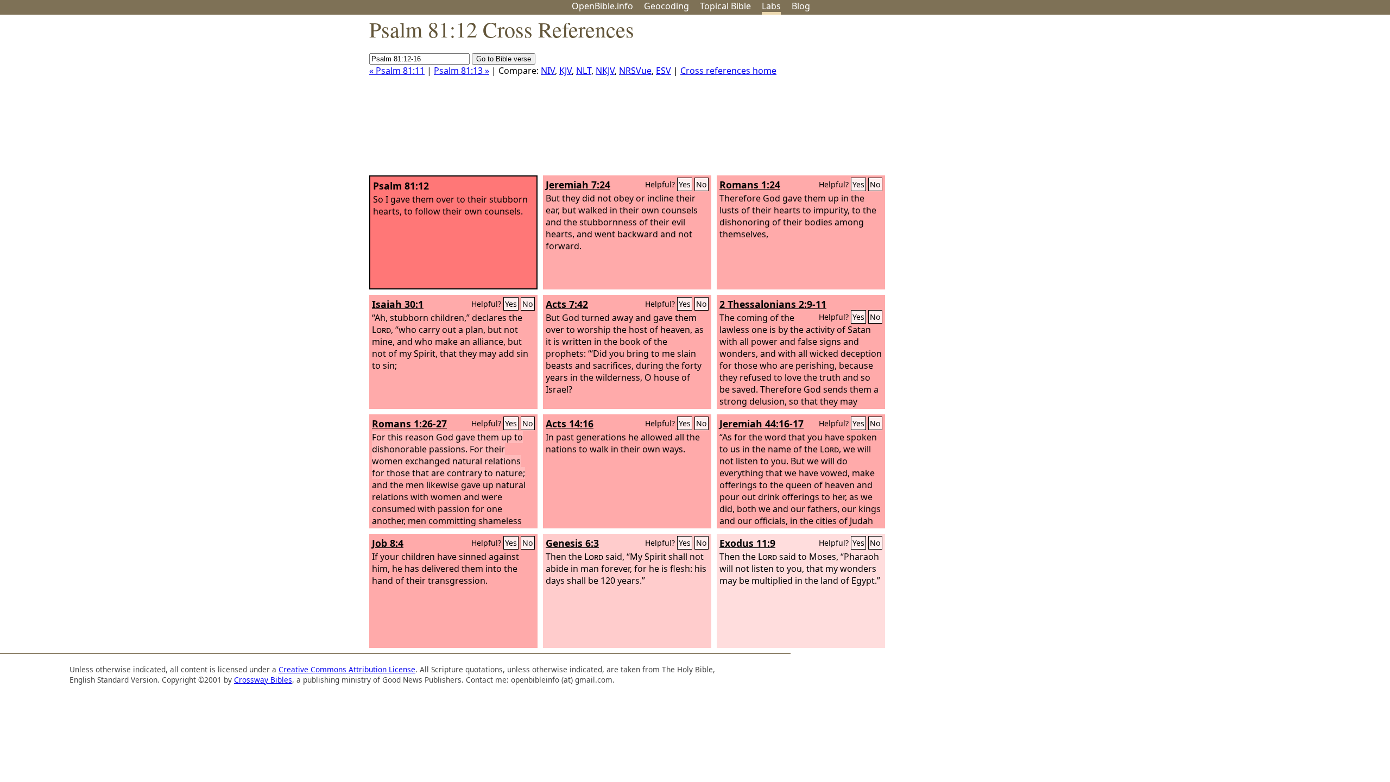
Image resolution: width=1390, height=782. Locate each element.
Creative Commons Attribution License (347, 669)
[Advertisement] (1280, 99)
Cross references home (728, 71)
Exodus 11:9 (747, 543)
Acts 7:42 (567, 304)
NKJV (605, 71)
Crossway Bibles (263, 679)
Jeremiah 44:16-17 (761, 423)
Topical (725, 6)
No (701, 184)
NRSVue (635, 71)
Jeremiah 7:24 (578, 184)
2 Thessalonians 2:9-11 (772, 304)
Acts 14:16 (569, 423)
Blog (801, 6)
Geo (666, 6)
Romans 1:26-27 (409, 423)
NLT (583, 71)
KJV (565, 71)
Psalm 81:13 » (461, 71)
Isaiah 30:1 (398, 304)
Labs (771, 6)
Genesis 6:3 (572, 543)
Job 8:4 (387, 543)
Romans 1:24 (749, 184)
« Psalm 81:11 (397, 71)
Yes (685, 184)
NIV (548, 71)
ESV (663, 71)
